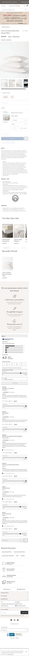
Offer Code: (12, 638)
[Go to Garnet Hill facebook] (11, 620)
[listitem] (4, 83)
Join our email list (4, 609)
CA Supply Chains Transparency (7, 603)
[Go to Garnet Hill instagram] (14, 620)
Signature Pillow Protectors (17, 112)
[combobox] (13, 9)
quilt (17, 555)
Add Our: (3, 108)
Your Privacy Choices (21, 605)
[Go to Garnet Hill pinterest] (18, 620)
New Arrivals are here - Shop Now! (9, 2)
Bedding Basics (6, 26)
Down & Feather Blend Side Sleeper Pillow (10, 32)
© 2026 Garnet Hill (14, 623)
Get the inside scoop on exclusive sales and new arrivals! (12, 615)
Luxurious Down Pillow (19, 551)
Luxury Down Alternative (8, 555)
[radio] (5, 97)
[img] (14, 60)
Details (25, 23)
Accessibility (17, 602)
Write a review (16, 36)
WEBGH (17, 638)
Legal (2, 602)
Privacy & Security (4, 605)
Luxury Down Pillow (6, 551)
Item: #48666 (25, 30)
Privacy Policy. (10, 654)
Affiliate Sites (4, 627)
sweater (23, 555)
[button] (28, 2)
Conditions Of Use (18, 603)
